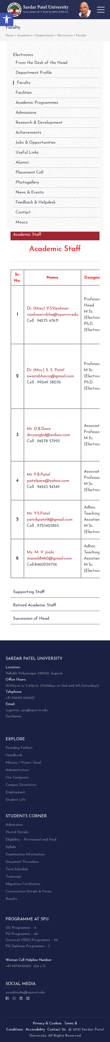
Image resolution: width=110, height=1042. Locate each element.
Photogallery (27, 182)
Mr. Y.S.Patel (38, 514)
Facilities (24, 93)
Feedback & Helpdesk (36, 202)
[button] (6, 19)
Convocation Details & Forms (29, 891)
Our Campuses (17, 777)
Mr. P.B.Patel (38, 475)
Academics (24, 35)
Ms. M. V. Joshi (40, 552)
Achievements (28, 133)
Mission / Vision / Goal (23, 762)
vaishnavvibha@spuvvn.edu (52, 315)
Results (11, 899)
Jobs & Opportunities (36, 143)
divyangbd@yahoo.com (48, 435)
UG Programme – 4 (21, 928)
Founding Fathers (19, 748)
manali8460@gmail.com (49, 559)
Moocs (22, 222)
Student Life (16, 799)
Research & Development (39, 123)
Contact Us (56, 1030)
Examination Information (25, 854)
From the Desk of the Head (41, 63)
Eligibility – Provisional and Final (31, 839)
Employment (15, 792)
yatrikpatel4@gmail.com (49, 520)
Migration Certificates (23, 884)
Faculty (23, 83)
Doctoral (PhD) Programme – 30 (32, 940)
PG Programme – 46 (22, 934)
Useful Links (27, 153)
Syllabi (11, 847)
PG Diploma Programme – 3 (28, 946)
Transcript (13, 876)
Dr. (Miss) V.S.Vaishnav (48, 309)
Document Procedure (22, 862)
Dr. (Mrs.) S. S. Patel (45, 370)
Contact (23, 212)
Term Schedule (17, 869)
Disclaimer (14, 716)
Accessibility (35, 1030)
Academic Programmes (37, 103)
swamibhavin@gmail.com (50, 376)
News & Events (30, 192)
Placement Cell (29, 173)
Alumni (22, 163)
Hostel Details (17, 832)
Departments (45, 35)
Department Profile (34, 73)
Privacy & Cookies (47, 1023)
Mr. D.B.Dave (39, 429)
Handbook (14, 755)
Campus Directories (21, 785)
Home (10, 35)
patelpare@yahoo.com (48, 481)
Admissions (26, 113)
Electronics (65, 35)
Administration (17, 770)
